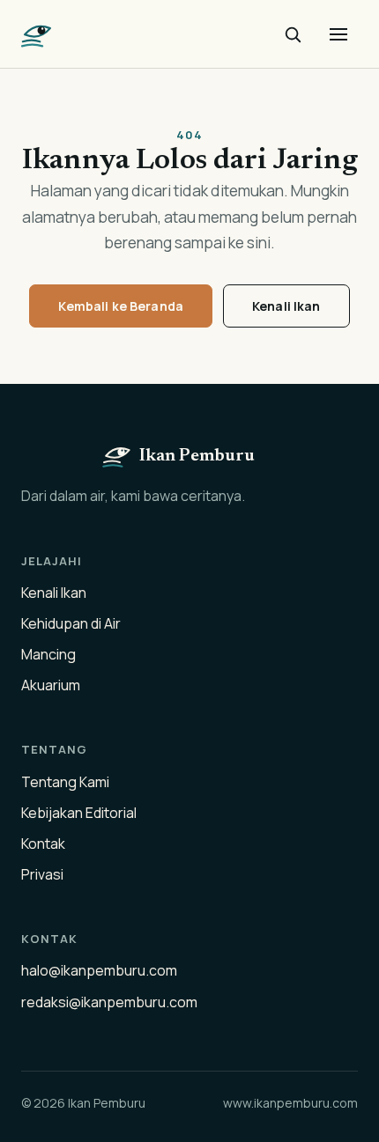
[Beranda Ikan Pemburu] (37, 34)
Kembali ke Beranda (120, 306)
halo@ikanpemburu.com (99, 970)
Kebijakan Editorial (79, 812)
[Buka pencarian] (292, 34)
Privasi (42, 874)
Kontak (43, 843)
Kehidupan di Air (71, 623)
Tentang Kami (65, 782)
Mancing (48, 654)
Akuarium (50, 685)
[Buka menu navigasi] (338, 34)
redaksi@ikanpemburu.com (109, 1002)
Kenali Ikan (286, 306)
